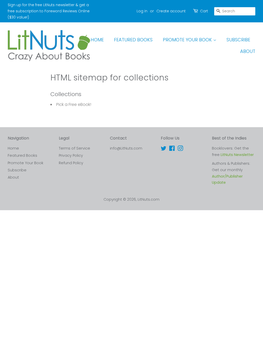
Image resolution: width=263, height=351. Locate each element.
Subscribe (238, 39)
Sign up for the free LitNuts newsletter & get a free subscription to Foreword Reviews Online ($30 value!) (49, 11)
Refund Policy (71, 162)
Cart (204, 11)
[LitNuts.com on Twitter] (163, 149)
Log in (142, 11)
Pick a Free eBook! (73, 104)
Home (97, 39)
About (247, 51)
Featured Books (133, 39)
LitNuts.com (148, 199)
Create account (171, 11)
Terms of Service (74, 148)
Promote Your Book (188, 39)
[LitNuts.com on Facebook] (172, 149)
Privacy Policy (71, 155)
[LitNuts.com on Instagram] (180, 149)
